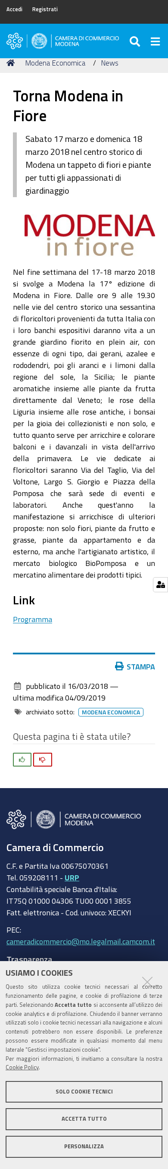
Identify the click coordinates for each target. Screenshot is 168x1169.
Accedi (14, 9)
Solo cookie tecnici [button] (84, 1091)
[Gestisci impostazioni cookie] (160, 584)
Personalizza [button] (84, 1146)
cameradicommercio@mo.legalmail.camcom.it (80, 941)
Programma (32, 619)
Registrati (45, 9)
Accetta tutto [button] (84, 1119)
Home (12, 63)
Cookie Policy (22, 1067)
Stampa (141, 666)
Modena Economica (55, 62)
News (109, 62)
